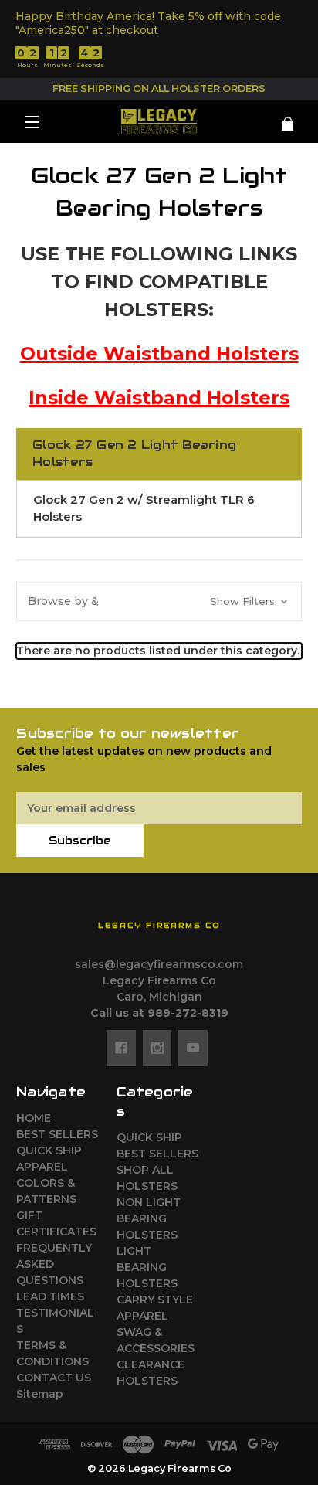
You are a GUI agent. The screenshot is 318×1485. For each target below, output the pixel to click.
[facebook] (121, 1048)
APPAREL (42, 1167)
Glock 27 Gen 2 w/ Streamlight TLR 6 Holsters (144, 508)
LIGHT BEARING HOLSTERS (147, 1267)
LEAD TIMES (50, 1296)
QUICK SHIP (49, 1150)
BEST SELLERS (57, 1134)
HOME (33, 1118)
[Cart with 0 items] (278, 117)
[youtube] (193, 1048)
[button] (159, 601)
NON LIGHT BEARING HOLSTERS (149, 1218)
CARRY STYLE (155, 1300)
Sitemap (39, 1394)
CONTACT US (53, 1378)
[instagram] (157, 1048)
